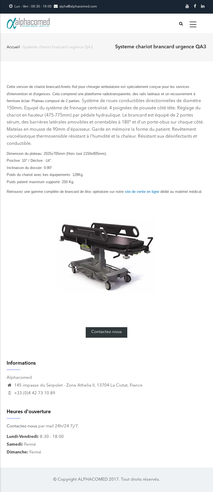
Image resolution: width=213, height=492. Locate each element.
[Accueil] (29, 23)
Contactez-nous (106, 332)
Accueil (13, 47)
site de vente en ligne (142, 192)
